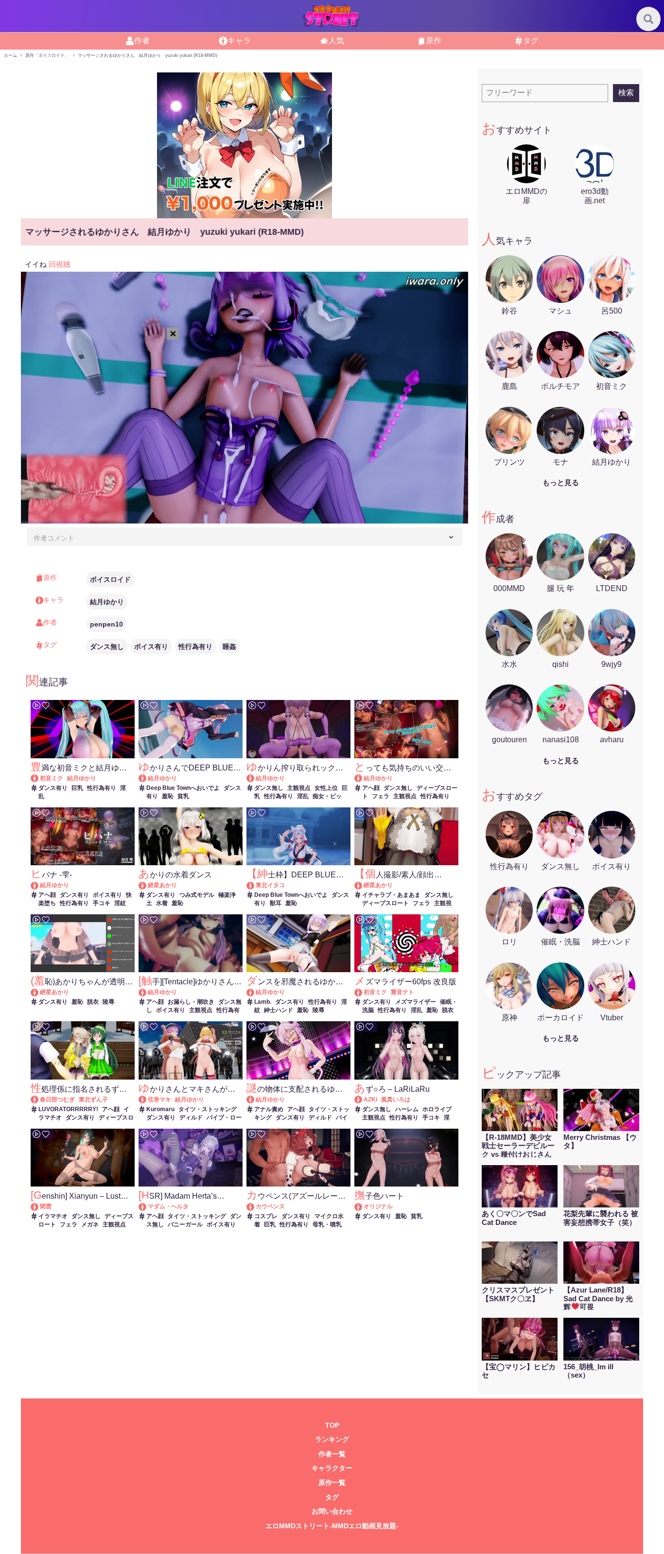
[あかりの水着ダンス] (147, 885)
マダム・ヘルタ (168, 1206)
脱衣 (93, 1001)
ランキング (332, 1439)
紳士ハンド (278, 1010)
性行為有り (195, 646)
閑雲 (46, 1206)
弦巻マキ (159, 1099)
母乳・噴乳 (327, 1224)
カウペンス (270, 1206)
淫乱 (303, 796)
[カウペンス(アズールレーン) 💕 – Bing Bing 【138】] (255, 1206)
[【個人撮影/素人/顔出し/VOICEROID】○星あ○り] (363, 885)
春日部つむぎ (57, 1099)
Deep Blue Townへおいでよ (183, 788)
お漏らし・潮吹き (191, 1001)
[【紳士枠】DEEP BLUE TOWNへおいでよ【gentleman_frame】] (255, 885)
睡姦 (229, 646)
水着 (162, 903)
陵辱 (108, 1001)
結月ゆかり (107, 602)
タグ (332, 1497)
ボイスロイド (110, 579)
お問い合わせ (332, 1511)
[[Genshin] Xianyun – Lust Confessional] (39, 1206)
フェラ (380, 796)
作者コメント (54, 538)
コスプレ (266, 1216)
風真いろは (395, 1099)
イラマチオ (53, 1216)
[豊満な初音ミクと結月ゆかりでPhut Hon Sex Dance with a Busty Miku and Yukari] (39, 778)
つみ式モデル (196, 894)
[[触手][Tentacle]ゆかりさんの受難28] (147, 992)
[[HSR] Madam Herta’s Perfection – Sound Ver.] (147, 1206)
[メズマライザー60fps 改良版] (363, 992)
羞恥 (168, 796)
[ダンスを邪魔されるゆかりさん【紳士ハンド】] (255, 992)
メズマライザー (415, 1001)
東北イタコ (270, 885)
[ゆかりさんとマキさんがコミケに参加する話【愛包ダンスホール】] (147, 1099)
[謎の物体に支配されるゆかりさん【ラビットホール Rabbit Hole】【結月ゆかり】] (255, 1099)
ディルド (191, 1117)
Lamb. (262, 1001)
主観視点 (299, 788)
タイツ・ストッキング (207, 1109)
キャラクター (332, 1468)
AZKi (370, 1099)
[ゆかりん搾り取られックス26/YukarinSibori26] (255, 778)
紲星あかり (162, 885)
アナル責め (268, 1109)
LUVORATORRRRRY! (68, 1109)
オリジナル (378, 1206)
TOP (332, 1425)
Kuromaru (160, 1109)
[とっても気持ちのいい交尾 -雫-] (363, 778)
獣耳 (275, 903)
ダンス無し (107, 646)
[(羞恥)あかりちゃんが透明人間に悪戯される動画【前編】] (39, 992)
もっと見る (560, 482)
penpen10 (106, 624)
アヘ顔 (371, 788)
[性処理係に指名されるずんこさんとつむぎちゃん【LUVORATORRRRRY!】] (39, 1099)
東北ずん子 (93, 1099)
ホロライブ (437, 1109)
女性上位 (326, 788)
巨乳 (77, 788)
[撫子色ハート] (363, 1206)
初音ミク (51, 778)
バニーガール (185, 1224)
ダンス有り (53, 788)
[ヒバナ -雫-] (39, 885)
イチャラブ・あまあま (391, 894)
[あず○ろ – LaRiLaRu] (363, 1099)
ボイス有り (151, 646)
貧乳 (183, 796)
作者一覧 (332, 1454)
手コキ (101, 903)
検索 (626, 92)
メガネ (90, 1224)
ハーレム (407, 1109)
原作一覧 (332, 1482)
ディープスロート (385, 903)
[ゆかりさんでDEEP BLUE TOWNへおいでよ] (147, 778)
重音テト (402, 992)
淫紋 (120, 903)
